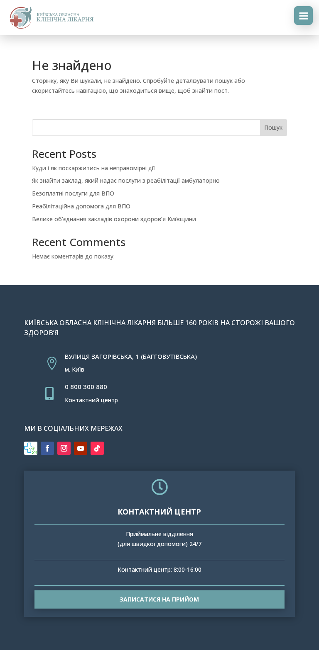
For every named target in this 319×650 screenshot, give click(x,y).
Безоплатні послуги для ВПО (73, 193)
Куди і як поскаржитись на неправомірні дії (93, 168)
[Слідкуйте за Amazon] (30, 448)
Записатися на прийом (159, 599)
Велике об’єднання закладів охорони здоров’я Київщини (114, 219)
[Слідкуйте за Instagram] (64, 448)
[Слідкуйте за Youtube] (80, 448)
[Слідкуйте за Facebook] (47, 448)
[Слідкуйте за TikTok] (97, 448)
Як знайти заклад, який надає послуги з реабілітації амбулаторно (126, 180)
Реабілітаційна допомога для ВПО (81, 206)
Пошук (273, 127)
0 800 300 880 (86, 386)
